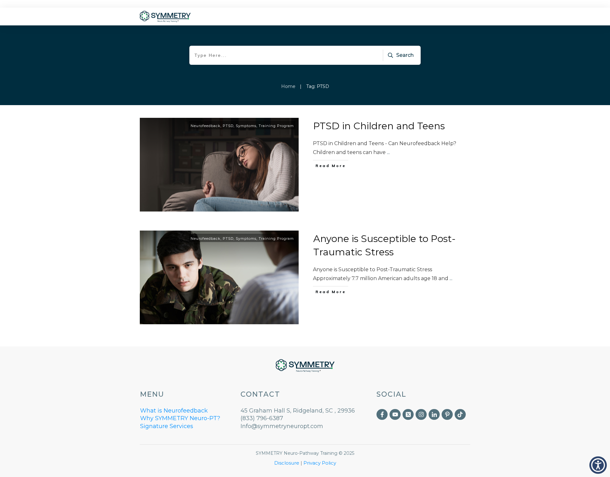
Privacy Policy (319, 463)
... (388, 152)
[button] (598, 465)
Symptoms (246, 126)
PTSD (228, 126)
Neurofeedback (205, 126)
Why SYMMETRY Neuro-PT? (180, 418)
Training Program (276, 126)
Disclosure (286, 463)
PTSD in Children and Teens (379, 126)
